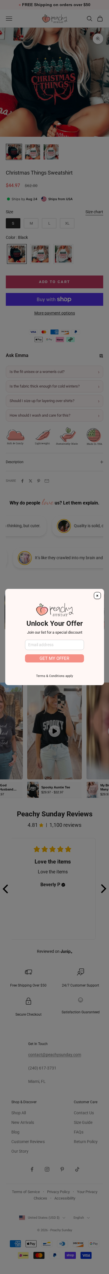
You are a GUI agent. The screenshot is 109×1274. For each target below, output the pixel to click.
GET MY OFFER (54, 658)
